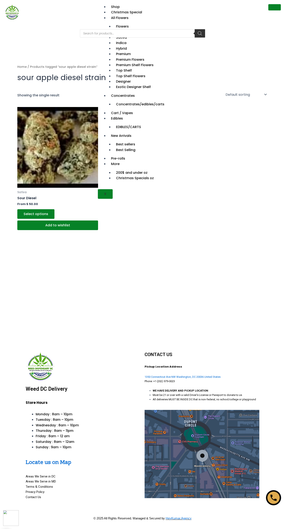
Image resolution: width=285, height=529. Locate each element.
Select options (36, 214)
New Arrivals (121, 135)
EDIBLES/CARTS (128, 127)
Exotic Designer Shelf (133, 86)
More (115, 163)
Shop (115, 6)
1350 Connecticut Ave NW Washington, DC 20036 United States (183, 376)
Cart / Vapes (122, 113)
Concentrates (123, 95)
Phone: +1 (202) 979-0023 (160, 381)
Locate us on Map (48, 462)
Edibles (117, 118)
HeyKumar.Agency (179, 518)
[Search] (200, 33)
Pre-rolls (118, 158)
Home (22, 67)
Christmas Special (126, 12)
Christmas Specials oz (135, 178)
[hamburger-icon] (274, 7)
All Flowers (120, 17)
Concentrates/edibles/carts (140, 104)
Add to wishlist (57, 225)
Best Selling (125, 149)
